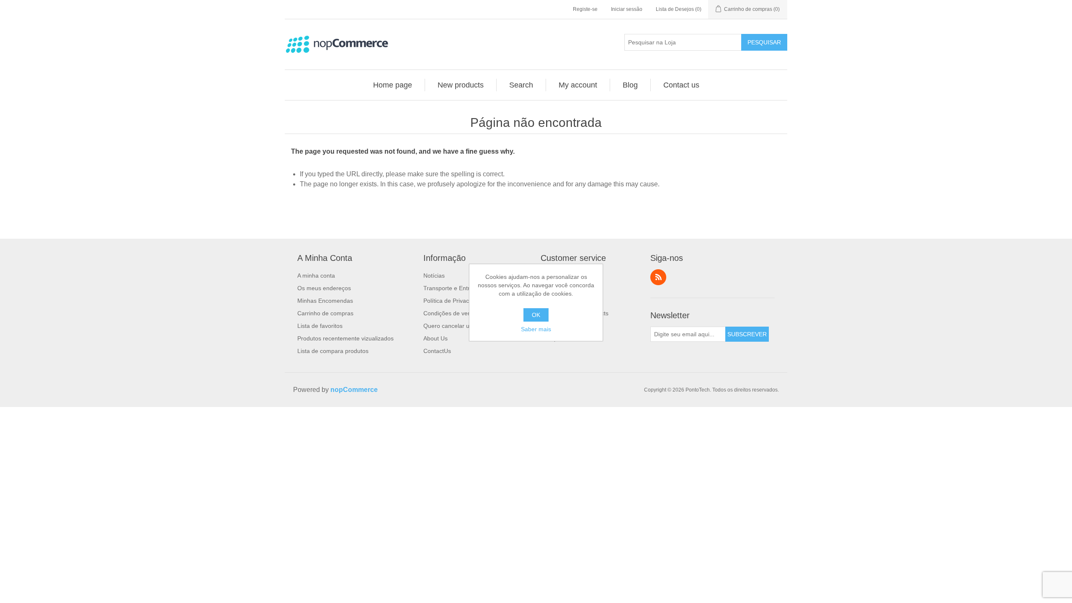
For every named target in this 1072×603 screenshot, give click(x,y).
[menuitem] (393, 85)
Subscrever (747, 334)
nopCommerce (354, 389)
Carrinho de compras (325, 313)
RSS (658, 277)
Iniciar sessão (626, 9)
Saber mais (536, 329)
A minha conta (316, 275)
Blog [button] (630, 85)
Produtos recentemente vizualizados (345, 338)
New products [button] (461, 85)
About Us (435, 338)
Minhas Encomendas (325, 300)
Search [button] (521, 85)
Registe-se (585, 9)
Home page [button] (392, 85)
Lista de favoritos (320, 325)
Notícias (434, 275)
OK (536, 315)
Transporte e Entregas (453, 288)
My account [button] (578, 85)
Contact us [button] (681, 85)
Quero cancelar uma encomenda (467, 325)
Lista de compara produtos (332, 351)
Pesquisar (764, 42)
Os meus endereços (324, 288)
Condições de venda (450, 313)
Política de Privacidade (453, 300)
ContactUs (437, 351)
